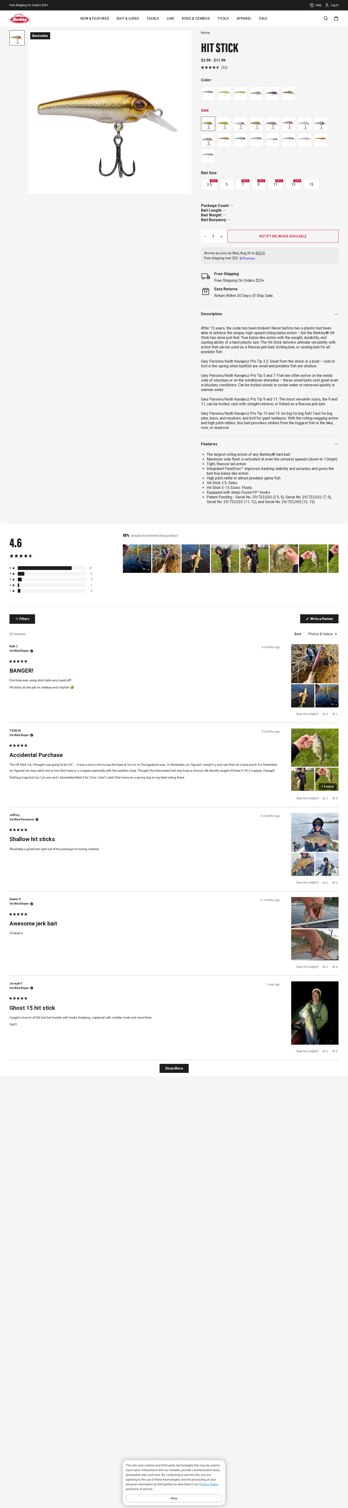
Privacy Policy (209, 1484)
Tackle (153, 18)
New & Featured (94, 18)
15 (311, 184)
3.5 (211, 183)
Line (170, 18)
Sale (263, 18)
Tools (223, 18)
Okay (174, 1498)
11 (277, 183)
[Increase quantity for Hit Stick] (221, 236)
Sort (298, 634)
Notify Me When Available (283, 236)
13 (295, 183)
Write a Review (324, 620)
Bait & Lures (128, 18)
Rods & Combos (196, 18)
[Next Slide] (335, 558)
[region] (231, 558)
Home (205, 33)
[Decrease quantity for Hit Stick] (205, 236)
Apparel (243, 18)
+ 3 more (327, 786)
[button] (214, 67)
